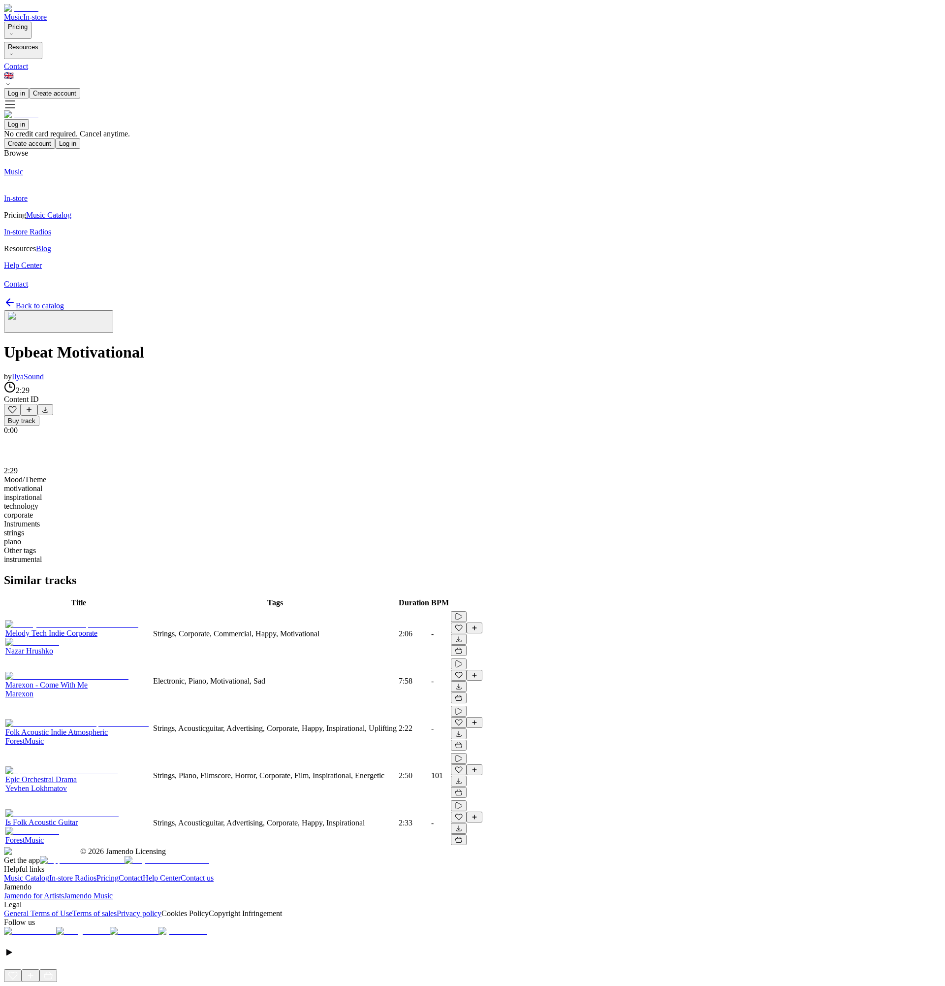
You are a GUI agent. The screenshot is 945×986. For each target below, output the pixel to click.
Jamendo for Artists (34, 895)
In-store (35, 17)
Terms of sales (94, 913)
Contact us (197, 878)
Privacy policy (139, 913)
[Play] (58, 321)
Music (13, 17)
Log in (16, 93)
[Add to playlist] (29, 410)
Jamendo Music (88, 895)
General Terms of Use (38, 913)
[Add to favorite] (12, 410)
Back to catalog (40, 305)
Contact (16, 66)
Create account (54, 93)
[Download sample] (45, 409)
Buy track (21, 421)
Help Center (162, 878)
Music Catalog (26, 878)
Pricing (18, 27)
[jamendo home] (21, 8)
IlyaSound (28, 376)
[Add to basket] (459, 650)
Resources (23, 47)
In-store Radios (72, 878)
